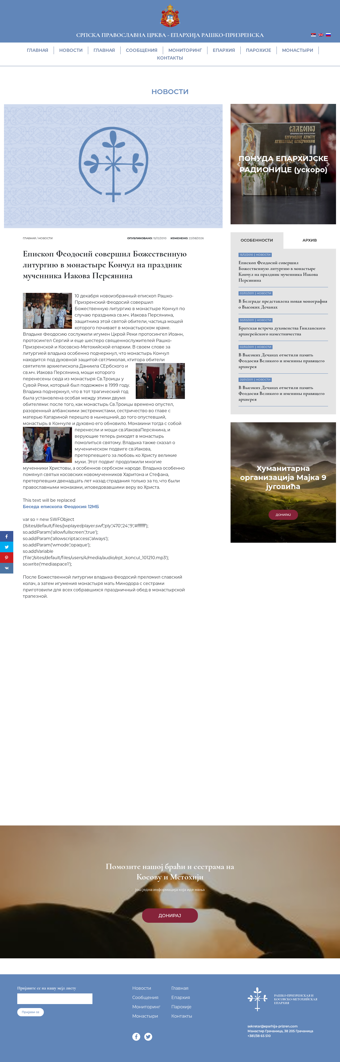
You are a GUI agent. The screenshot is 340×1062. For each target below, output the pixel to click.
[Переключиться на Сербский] (313, 34)
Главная (37, 50)
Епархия (224, 50)
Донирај (170, 915)
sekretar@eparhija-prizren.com (273, 1026)
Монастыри (297, 50)
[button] (238, 164)
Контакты (170, 58)
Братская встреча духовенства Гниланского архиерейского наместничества (282, 331)
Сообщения (142, 50)
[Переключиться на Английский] (320, 34)
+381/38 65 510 (259, 1036)
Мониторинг (185, 50)
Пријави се (30, 1012)
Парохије (258, 50)
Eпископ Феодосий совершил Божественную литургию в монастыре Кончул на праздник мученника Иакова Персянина (278, 271)
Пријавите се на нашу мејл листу (46, 988)
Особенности (257, 240)
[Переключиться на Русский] (328, 34)
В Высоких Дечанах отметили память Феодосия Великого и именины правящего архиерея (282, 360)
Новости (71, 50)
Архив (310, 240)
